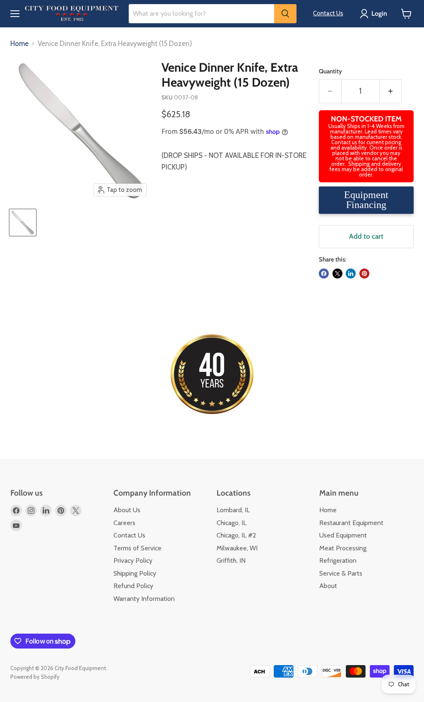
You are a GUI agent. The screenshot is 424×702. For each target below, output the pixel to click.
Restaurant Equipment (351, 523)
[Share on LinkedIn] (351, 273)
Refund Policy (133, 586)
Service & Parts (340, 573)
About (328, 586)
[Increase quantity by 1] (391, 91)
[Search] (285, 13)
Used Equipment (343, 535)
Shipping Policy (134, 573)
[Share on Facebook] (324, 273)
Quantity (330, 71)
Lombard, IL (233, 510)
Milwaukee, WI (237, 548)
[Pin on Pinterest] (364, 273)
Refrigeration (338, 560)
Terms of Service (137, 548)
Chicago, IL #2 (236, 535)
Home (19, 44)
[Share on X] (337, 273)
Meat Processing (342, 548)
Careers (124, 523)
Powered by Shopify (35, 676)
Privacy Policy (132, 560)
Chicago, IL (231, 523)
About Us (126, 510)
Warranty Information (144, 599)
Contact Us (328, 13)
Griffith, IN (231, 560)
